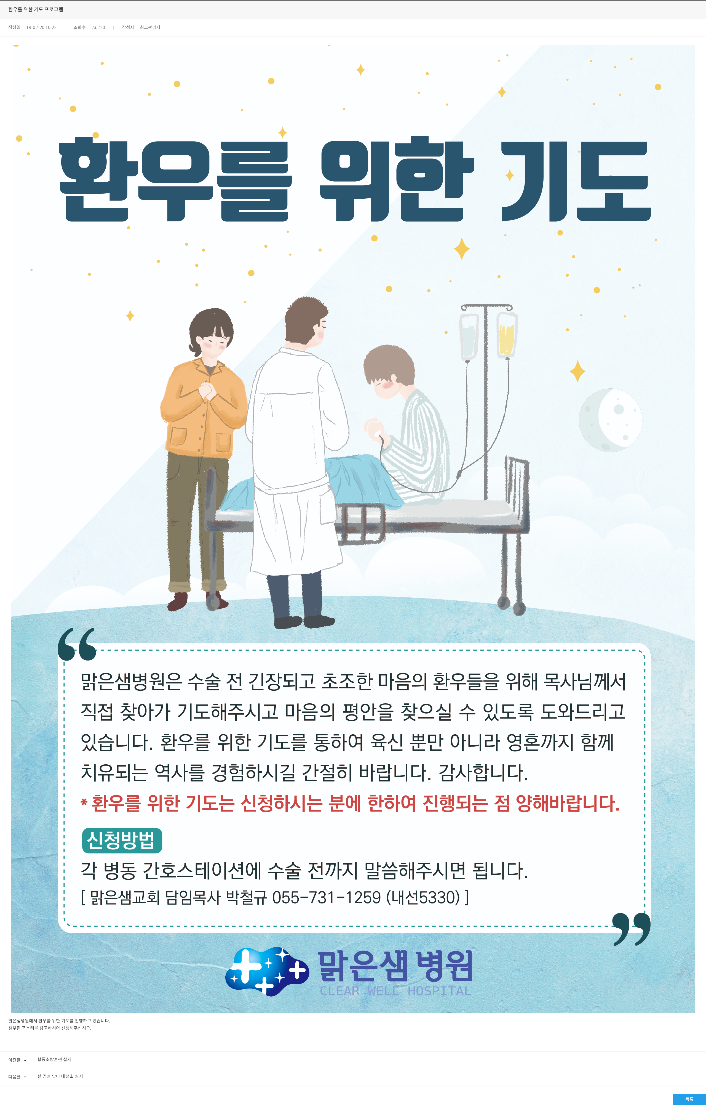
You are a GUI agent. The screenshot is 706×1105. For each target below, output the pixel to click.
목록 (689, 1099)
